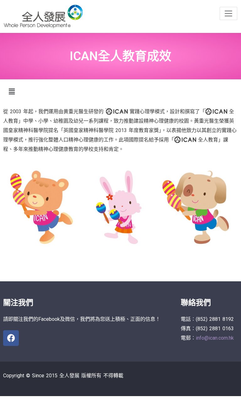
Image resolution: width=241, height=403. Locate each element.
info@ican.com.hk (215, 338)
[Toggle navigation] (228, 13)
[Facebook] (11, 338)
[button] (11, 92)
